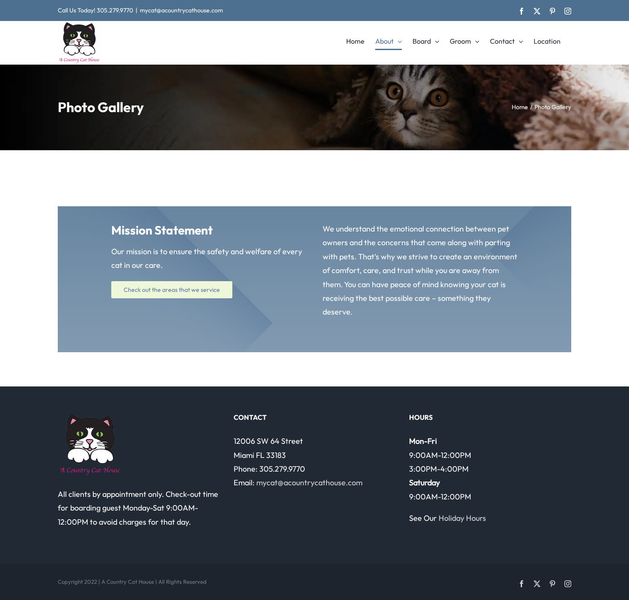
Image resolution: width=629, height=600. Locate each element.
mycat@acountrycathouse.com (181, 10)
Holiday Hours (462, 518)
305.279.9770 (115, 10)
